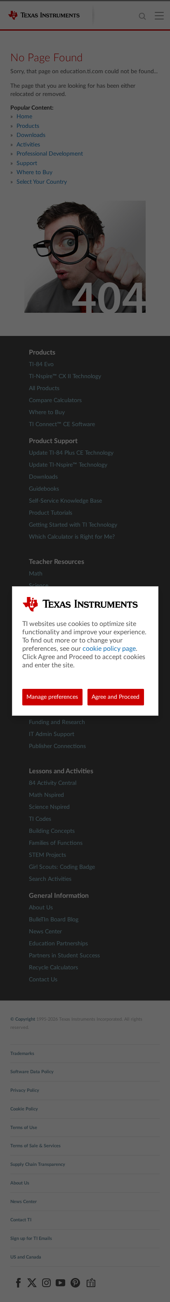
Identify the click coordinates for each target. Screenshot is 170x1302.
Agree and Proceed (115, 697)
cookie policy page (109, 648)
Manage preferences (52, 697)
